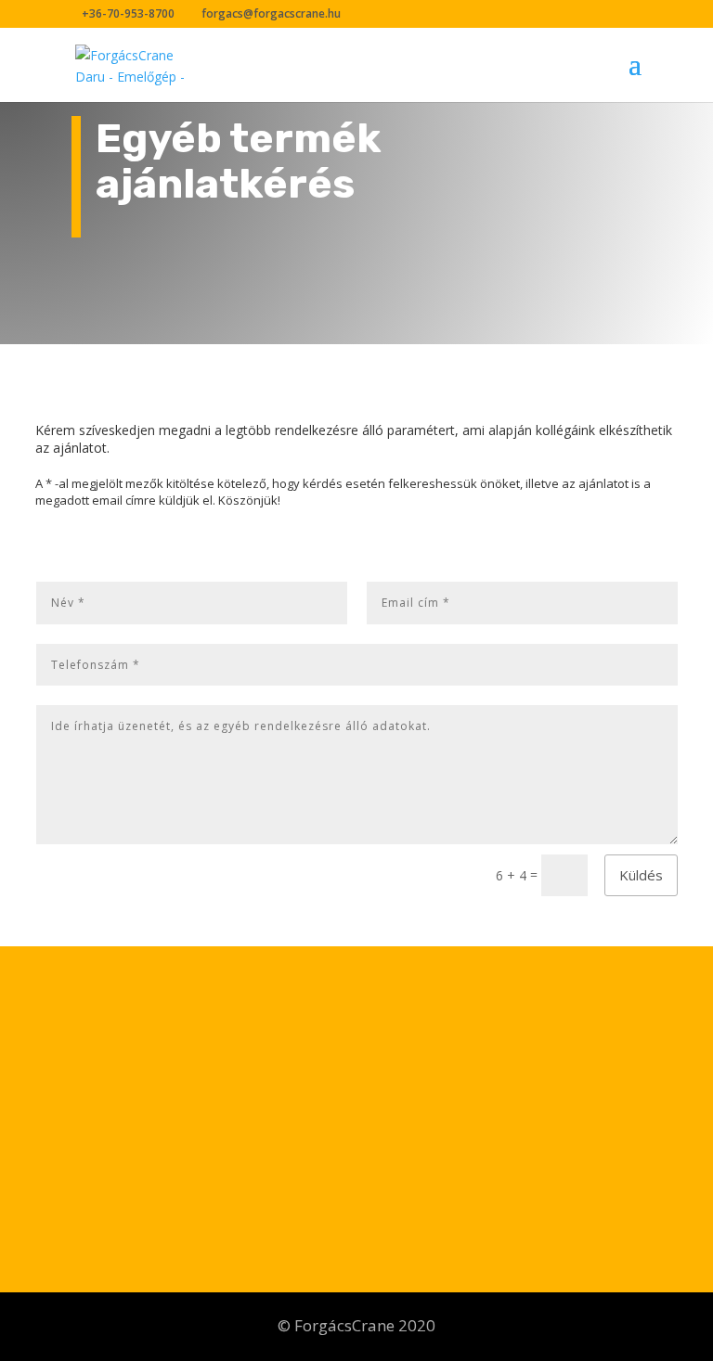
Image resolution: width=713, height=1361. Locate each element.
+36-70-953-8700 (123, 1098)
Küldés (641, 875)
